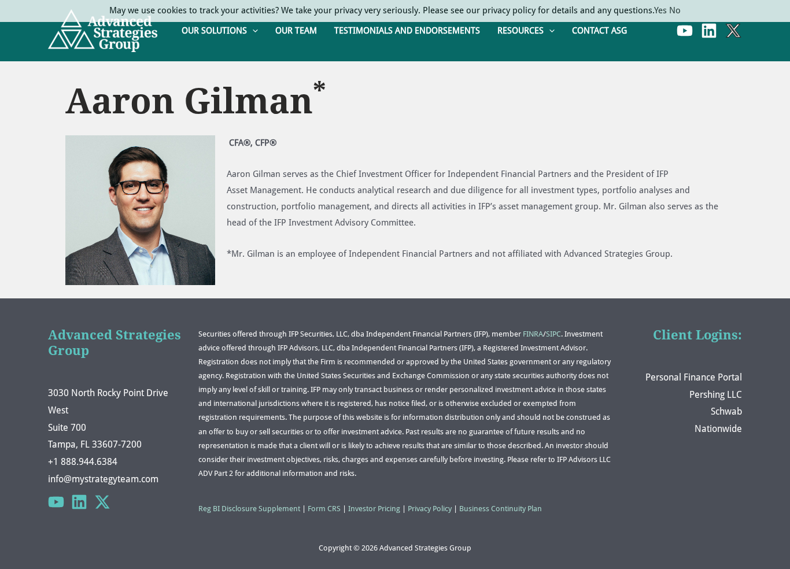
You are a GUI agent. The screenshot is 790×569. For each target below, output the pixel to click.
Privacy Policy (430, 508)
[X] (733, 30)
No (675, 10)
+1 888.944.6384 (82, 461)
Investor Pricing (374, 508)
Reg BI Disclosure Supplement (249, 508)
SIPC (553, 334)
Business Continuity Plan (500, 508)
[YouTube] (684, 30)
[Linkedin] (709, 30)
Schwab (726, 411)
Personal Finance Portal (693, 377)
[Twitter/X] (102, 502)
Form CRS (324, 508)
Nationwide (718, 428)
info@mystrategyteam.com (103, 479)
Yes (660, 10)
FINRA (533, 334)
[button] (252, 31)
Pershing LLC (715, 394)
